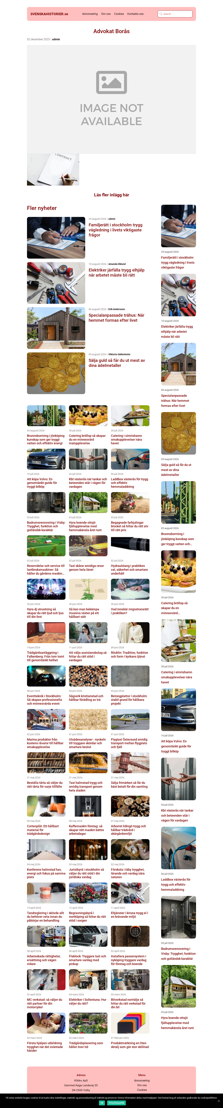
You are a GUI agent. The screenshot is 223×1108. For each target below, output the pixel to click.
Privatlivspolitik (116, 1103)
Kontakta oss (135, 14)
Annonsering (90, 14)
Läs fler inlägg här (111, 194)
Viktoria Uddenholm (119, 354)
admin (56, 39)
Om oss (106, 14)
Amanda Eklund (117, 264)
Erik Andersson (116, 309)
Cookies (119, 14)
